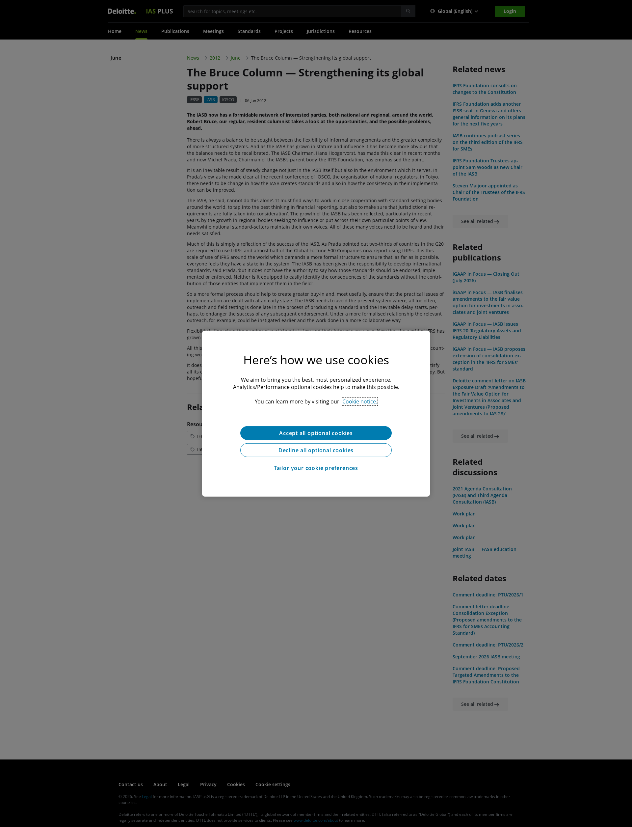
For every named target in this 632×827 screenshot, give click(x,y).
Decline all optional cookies (316, 450)
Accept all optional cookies (316, 432)
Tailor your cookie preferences (316, 467)
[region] (316, 413)
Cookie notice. (359, 401)
